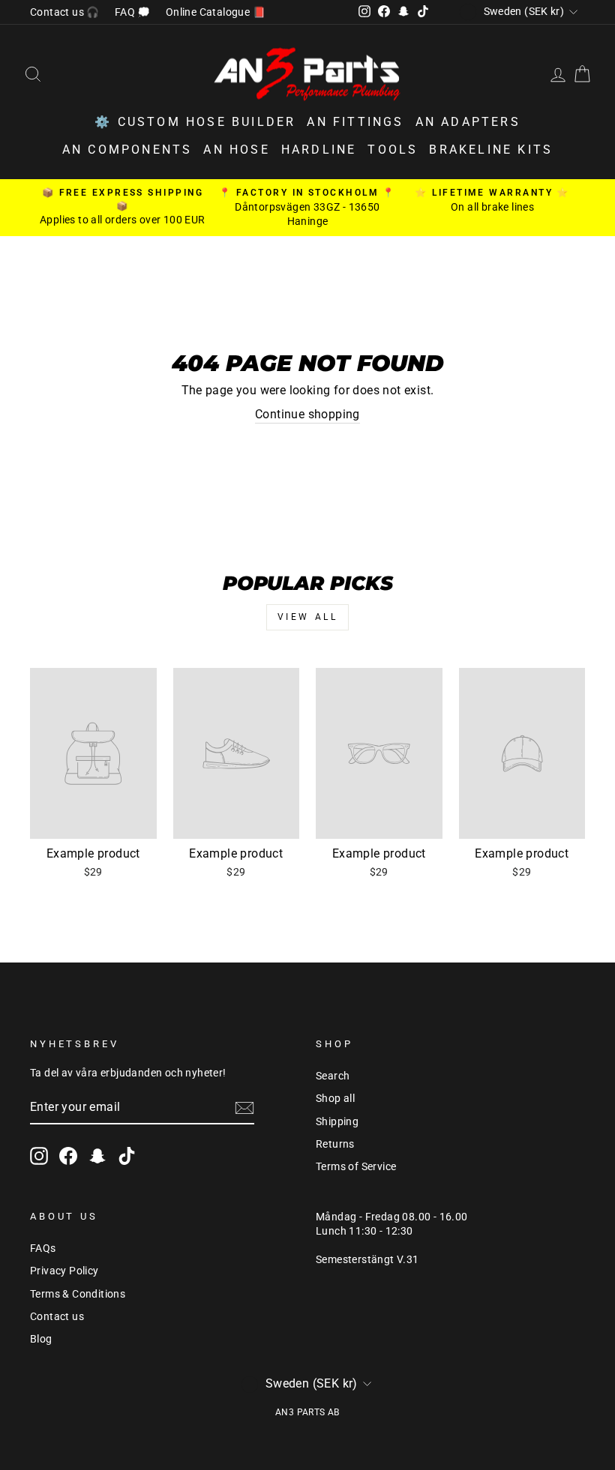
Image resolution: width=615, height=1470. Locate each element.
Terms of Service (356, 1166)
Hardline (319, 149)
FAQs (43, 1248)
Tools (393, 149)
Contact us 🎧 (65, 12)
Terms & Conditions (77, 1294)
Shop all (335, 1098)
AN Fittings (355, 122)
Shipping (337, 1121)
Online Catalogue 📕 (216, 12)
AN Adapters (468, 122)
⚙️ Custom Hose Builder (195, 122)
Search (333, 1076)
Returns (335, 1144)
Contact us (57, 1316)
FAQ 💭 (133, 12)
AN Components (127, 149)
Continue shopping (307, 414)
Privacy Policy (64, 1271)
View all (308, 617)
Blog (41, 1339)
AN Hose (236, 149)
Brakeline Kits (491, 149)
